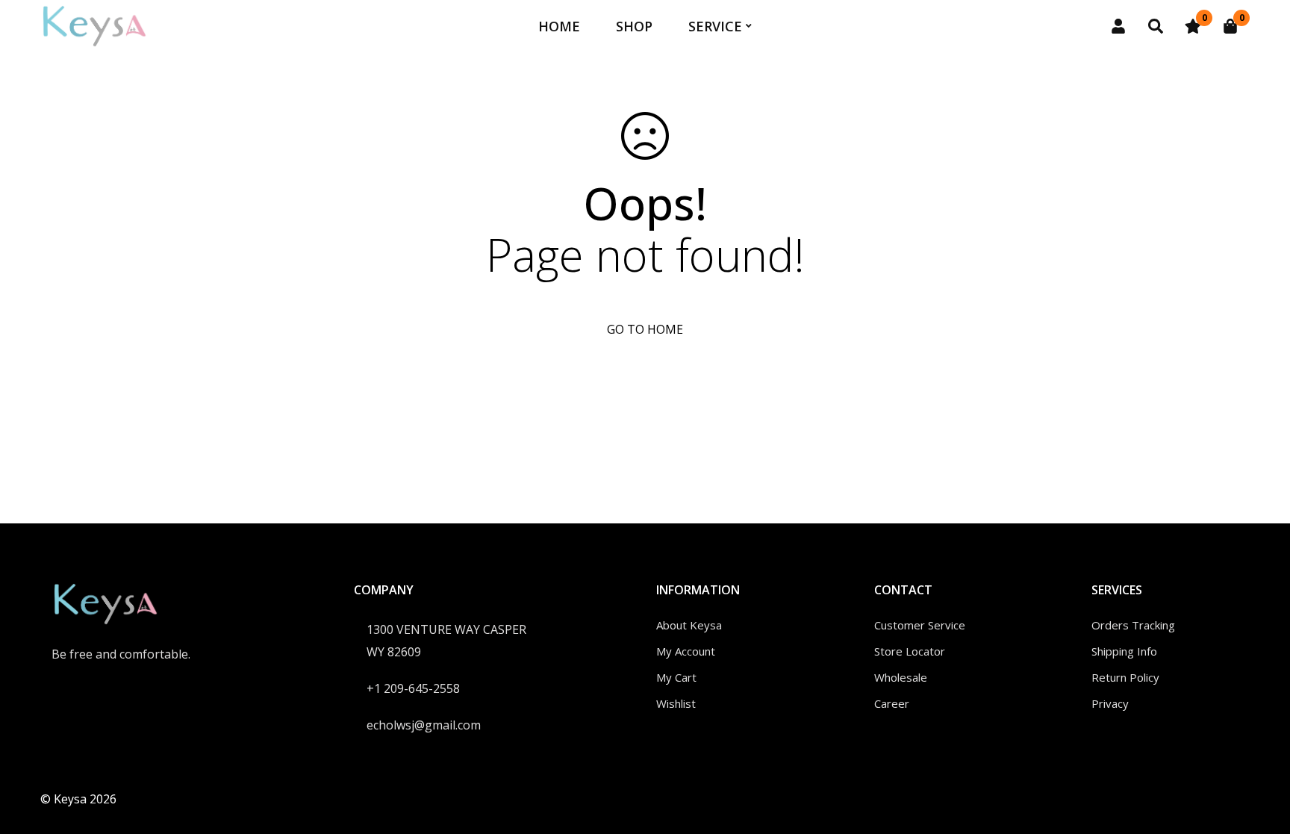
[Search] (1155, 26)
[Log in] (1118, 26)
